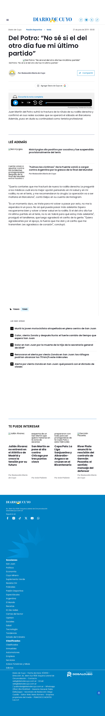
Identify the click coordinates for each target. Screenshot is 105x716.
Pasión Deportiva (34, 29)
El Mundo (10, 602)
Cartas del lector (14, 613)
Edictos (9, 667)
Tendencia (11, 633)
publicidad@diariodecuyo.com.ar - (29, 686)
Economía (11, 571)
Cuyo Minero (12, 575)
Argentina (11, 598)
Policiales (10, 586)
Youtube (32, 518)
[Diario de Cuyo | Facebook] (81, 20)
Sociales (10, 621)
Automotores (12, 652)
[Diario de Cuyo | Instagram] (86, 20)
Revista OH (11, 583)
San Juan (10, 563)
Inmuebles (11, 648)
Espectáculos (13, 594)
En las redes (12, 610)
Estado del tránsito (15, 637)
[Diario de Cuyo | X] (92, 20)
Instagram (13, 518)
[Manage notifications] (99, 693)
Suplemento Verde (15, 579)
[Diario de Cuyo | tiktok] (97, 20)
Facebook (7, 518)
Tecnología (11, 629)
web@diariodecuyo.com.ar (24, 681)
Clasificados (12, 644)
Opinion (10, 617)
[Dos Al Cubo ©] (79, 676)
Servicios (10, 660)
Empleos (10, 656)
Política (10, 567)
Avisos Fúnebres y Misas (18, 663)
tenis (24, 309)
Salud (8, 625)
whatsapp (38, 518)
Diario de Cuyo (15, 29)
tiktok (19, 518)
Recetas (10, 606)
